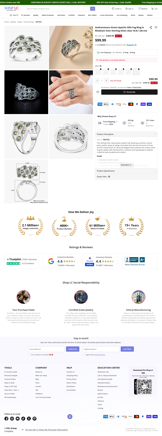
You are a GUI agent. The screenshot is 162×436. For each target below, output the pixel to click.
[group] (26, 92)
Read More (125, 165)
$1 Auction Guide (10, 372)
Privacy (102, 355)
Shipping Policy (72, 375)
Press (37, 383)
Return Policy (71, 383)
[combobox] (58, 9)
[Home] (15, 8)
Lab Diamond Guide (105, 379)
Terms (96, 355)
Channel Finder (10, 379)
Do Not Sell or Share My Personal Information (46, 429)
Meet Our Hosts (41, 375)
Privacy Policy (71, 379)
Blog (37, 379)
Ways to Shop (9, 383)
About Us (38, 372)
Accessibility (71, 390)
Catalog (100, 408)
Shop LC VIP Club (10, 386)
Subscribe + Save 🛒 (11, 390)
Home (100, 405)
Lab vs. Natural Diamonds (107, 375)
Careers (38, 386)
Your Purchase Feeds (43, 397)
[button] (135, 45)
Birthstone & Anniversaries (107, 386)
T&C (36, 390)
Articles (100, 397)
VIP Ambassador (10, 397)
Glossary (101, 401)
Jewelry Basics (103, 394)
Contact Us (70, 372)
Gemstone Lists (103, 372)
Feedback (38, 394)
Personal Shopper (11, 375)
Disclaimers (71, 386)
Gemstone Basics (104, 383)
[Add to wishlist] (156, 27)
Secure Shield (9, 394)
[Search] (92, 9)
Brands (100, 390)
